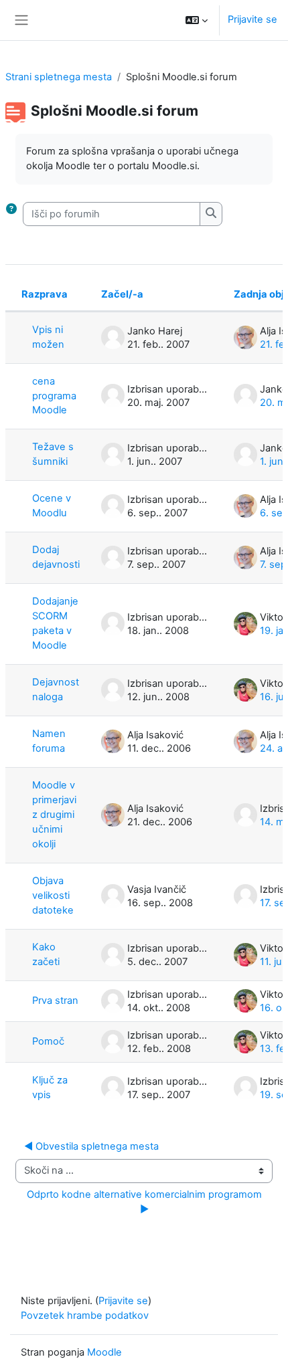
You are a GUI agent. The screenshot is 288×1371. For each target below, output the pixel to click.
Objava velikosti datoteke (53, 895)
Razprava (44, 294)
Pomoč (48, 1041)
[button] (196, 20)
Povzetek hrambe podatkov (85, 1315)
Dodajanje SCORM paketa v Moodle (55, 623)
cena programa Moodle (54, 396)
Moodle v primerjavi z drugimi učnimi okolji (54, 814)
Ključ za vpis (50, 1087)
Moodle (104, 1352)
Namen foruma (49, 741)
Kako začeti (46, 954)
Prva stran (55, 1000)
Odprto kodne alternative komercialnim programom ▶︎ (146, 1201)
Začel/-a (122, 294)
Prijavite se (252, 19)
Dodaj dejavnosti (56, 557)
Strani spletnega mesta (58, 77)
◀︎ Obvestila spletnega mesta (91, 1146)
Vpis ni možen (48, 337)
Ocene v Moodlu (51, 505)
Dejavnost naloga (55, 689)
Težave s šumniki (53, 454)
